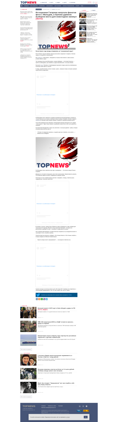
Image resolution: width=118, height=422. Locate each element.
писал (42, 65)
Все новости (33, 5)
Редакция (60, 405)
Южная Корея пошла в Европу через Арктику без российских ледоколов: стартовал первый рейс (25, 23)
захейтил (38, 120)
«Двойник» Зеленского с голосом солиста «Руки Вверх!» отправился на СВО (26, 33)
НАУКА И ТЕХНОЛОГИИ (68, 5)
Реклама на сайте (52, 405)
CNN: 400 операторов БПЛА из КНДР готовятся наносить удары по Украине (26, 17)
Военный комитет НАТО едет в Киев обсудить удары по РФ (26, 12)
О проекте (43, 405)
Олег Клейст (58, 9)
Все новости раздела (26, 349)
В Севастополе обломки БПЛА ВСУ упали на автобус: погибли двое (26, 44)
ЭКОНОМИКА (49, 5)
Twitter (70, 295)
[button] (21, 5)
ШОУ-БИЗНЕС (58, 5)
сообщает (39, 57)
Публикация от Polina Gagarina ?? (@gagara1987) (52, 222)
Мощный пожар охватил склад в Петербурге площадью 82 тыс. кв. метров (26, 39)
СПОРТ (77, 5)
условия (68, 417)
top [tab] (84, 10)
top (43, 2)
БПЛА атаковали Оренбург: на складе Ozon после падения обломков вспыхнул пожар (26, 50)
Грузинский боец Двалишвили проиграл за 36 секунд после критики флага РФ (26, 28)
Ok (85, 417)
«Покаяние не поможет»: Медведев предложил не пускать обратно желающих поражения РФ (26, 56)
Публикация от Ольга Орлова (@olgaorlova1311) (52, 285)
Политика (42, 5)
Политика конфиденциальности (48, 407)
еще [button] (82, 5)
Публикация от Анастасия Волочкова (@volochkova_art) (52, 113)
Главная (26, 5)
